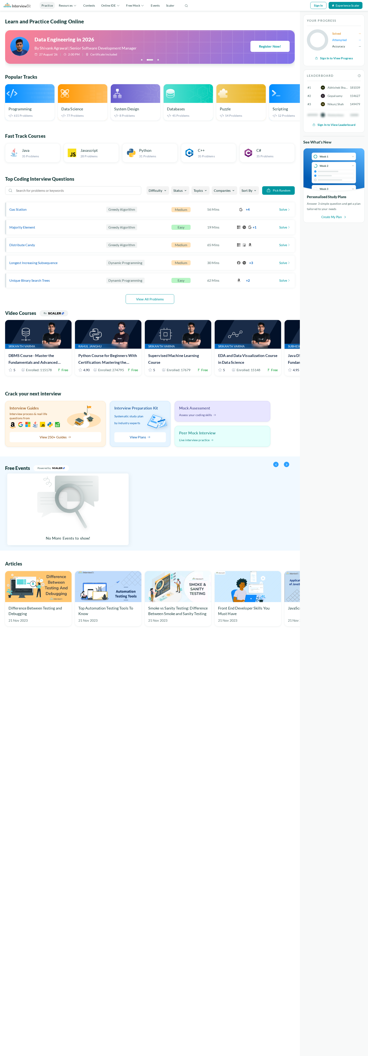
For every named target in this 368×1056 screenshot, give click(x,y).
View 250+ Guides (53, 437)
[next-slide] (286, 464)
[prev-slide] (276, 464)
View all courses (78, 313)
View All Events (82, 468)
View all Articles (32, 564)
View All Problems (150, 299)
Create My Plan (331, 217)
